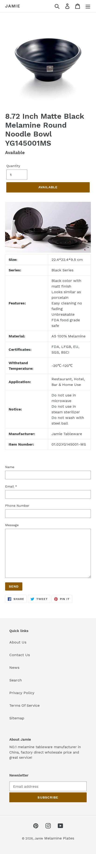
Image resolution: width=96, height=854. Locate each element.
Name (9, 467)
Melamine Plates (59, 838)
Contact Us (19, 655)
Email (11, 486)
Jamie (12, 6)
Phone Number (17, 505)
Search (15, 680)
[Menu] (88, 6)
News (14, 667)
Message (12, 525)
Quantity (13, 166)
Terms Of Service (24, 705)
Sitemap (16, 718)
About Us (17, 642)
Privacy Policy (21, 693)
